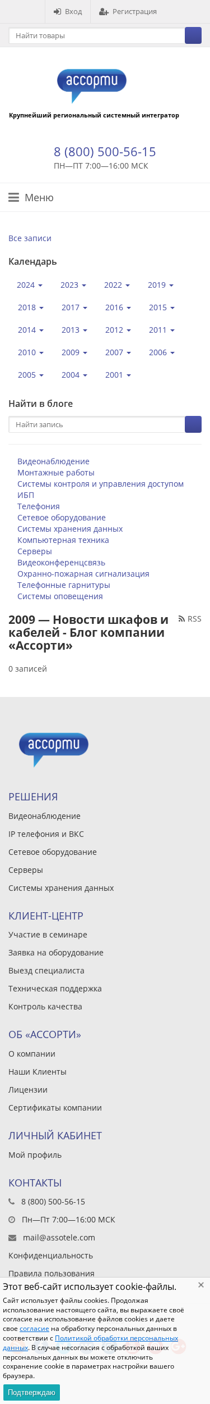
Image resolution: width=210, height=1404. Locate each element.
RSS (195, 618)
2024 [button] (27, 284)
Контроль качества (45, 1006)
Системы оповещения (60, 596)
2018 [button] (28, 307)
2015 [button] (159, 307)
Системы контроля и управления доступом (100, 483)
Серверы (34, 551)
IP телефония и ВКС (46, 833)
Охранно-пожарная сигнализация (83, 573)
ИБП (25, 495)
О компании (31, 1053)
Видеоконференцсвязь (61, 562)
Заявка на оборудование (56, 952)
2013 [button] (72, 329)
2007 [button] (115, 352)
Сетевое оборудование (61, 517)
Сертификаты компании (55, 1107)
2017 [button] (72, 307)
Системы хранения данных (70, 528)
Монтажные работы (56, 472)
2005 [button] (28, 374)
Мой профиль (35, 1154)
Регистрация (135, 11)
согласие (34, 1328)
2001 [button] (115, 374)
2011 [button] (159, 329)
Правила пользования (51, 1273)
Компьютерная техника (63, 540)
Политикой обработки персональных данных (90, 1342)
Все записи (30, 238)
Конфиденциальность (50, 1255)
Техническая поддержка (55, 988)
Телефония (38, 506)
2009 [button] (72, 352)
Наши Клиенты (37, 1071)
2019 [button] (158, 284)
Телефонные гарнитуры (63, 584)
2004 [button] (72, 374)
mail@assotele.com (59, 1237)
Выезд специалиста (46, 970)
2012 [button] (115, 329)
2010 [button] (28, 352)
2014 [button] (28, 329)
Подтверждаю (31, 1392)
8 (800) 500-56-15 (105, 151)
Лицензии (28, 1089)
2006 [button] (159, 352)
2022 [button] (114, 284)
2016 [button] (115, 307)
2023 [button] (70, 284)
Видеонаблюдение (53, 461)
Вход (73, 11)
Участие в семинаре (47, 934)
